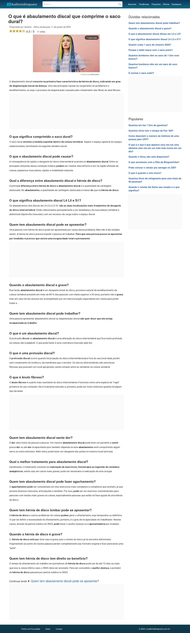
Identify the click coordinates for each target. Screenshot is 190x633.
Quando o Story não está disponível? (149, 156)
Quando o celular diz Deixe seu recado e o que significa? (154, 188)
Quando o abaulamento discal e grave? (150, 28)
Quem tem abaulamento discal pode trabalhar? (154, 23)
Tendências (144, 4)
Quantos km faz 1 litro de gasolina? (148, 125)
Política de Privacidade (30, 629)
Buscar (119, 4)
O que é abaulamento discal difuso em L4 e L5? (155, 33)
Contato (59, 629)
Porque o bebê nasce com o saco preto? (151, 50)
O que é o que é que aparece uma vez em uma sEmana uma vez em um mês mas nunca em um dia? (155, 148)
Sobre (47, 629)
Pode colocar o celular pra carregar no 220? (152, 167)
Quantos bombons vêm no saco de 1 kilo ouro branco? (154, 57)
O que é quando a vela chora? (145, 173)
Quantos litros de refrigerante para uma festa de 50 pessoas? (155, 180)
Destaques (176, 4)
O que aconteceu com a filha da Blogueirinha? (154, 162)
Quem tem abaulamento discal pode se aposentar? (65, 581)
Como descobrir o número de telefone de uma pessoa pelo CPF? (154, 137)
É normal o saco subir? (141, 73)
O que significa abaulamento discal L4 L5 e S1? (155, 39)
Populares (156, 4)
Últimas (166, 4)
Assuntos (132, 4)
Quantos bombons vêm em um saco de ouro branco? (153, 65)
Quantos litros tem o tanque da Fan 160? (151, 130)
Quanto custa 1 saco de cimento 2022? (150, 44)
